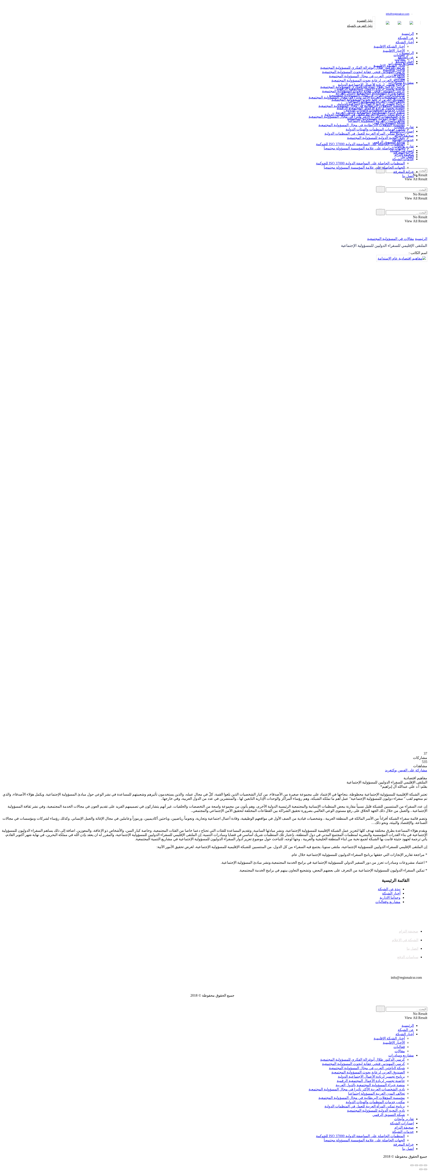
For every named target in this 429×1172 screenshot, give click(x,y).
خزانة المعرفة (403, 172)
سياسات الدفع (407, 957)
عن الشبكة (406, 38)
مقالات (400, 78)
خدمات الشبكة (403, 159)
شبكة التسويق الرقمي (388, 142)
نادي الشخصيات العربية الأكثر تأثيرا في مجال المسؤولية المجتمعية (357, 116)
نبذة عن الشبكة (389, 889)
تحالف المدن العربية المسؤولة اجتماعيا (376, 121)
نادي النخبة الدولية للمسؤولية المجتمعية (376, 138)
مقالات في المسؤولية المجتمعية (390, 239)
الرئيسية (408, 34)
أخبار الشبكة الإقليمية (389, 46)
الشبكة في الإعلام (405, 940)
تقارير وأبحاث (404, 146)
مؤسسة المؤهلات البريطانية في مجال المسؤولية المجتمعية (361, 125)
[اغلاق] (425, 1165)
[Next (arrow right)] (421, 1169)
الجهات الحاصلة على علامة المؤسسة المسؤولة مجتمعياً (364, 148)
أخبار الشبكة (404, 42)
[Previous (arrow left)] (425, 1169)
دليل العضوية (364, 20)
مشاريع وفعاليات (387, 902)
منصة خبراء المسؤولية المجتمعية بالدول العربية (370, 112)
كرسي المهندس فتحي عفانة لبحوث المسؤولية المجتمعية (363, 72)
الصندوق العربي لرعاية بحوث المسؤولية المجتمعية (368, 80)
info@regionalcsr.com (397, 14)
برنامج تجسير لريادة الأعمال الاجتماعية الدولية (371, 104)
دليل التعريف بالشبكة (359, 25)
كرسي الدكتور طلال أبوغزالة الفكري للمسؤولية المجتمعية (362, 67)
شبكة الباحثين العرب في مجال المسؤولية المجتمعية (367, 76)
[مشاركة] (421, 1165)
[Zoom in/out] (412, 1165)
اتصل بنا (408, 176)
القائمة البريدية (414, 8)
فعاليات (399, 74)
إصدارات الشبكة (402, 150)
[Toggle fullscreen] (416, 1165)
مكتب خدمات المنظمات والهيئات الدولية (375, 129)
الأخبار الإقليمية (394, 51)
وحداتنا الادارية (390, 897)
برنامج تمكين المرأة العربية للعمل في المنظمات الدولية (364, 133)
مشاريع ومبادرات (401, 82)
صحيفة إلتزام (404, 155)
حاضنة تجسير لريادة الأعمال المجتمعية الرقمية (371, 108)
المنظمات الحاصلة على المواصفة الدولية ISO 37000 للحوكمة (360, 144)
